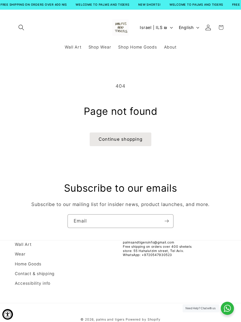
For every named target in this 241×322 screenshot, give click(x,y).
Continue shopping (120, 139)
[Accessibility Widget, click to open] (7, 314)
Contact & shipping (35, 273)
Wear (20, 254)
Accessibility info (33, 283)
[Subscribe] (166, 221)
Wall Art (23, 244)
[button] (21, 27)
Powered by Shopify (143, 319)
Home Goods (28, 263)
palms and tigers (110, 319)
